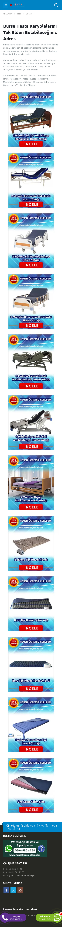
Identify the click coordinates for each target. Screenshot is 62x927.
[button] (5, 5)
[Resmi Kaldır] (31, 93)
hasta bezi (31, 909)
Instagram (20, 890)
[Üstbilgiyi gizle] (18, 5)
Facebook (6, 890)
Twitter (13, 890)
